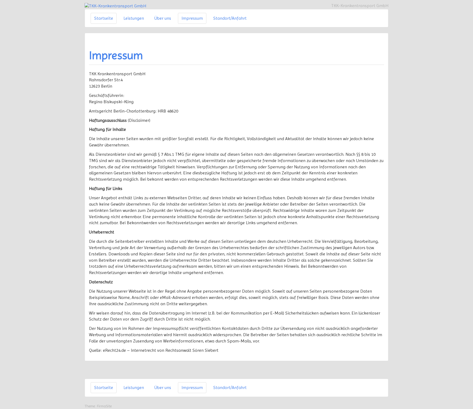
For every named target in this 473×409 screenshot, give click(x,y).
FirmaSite (104, 406)
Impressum (192, 18)
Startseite (103, 18)
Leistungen (133, 18)
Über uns (162, 18)
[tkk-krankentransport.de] (115, 5)
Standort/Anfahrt (230, 18)
